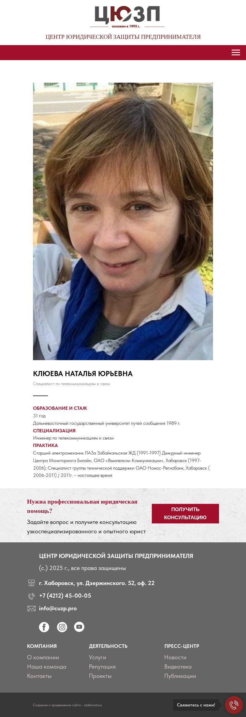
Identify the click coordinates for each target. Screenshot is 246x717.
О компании (43, 657)
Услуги (97, 657)
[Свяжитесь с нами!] (234, 705)
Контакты (39, 675)
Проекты (100, 675)
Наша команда (46, 666)
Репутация (102, 666)
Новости (175, 657)
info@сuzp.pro (58, 608)
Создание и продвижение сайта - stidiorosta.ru (67, 705)
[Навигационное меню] (236, 53)
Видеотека (178, 666)
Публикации (180, 675)
